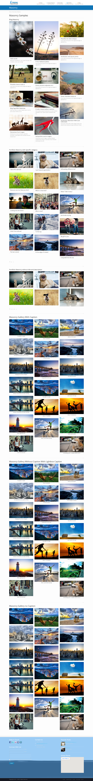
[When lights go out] (21, 423)
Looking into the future (17, 210)
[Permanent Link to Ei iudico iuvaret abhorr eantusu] (46, 100)
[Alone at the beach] (72, 327)
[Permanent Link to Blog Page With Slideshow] (21, 99)
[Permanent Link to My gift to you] (72, 226)
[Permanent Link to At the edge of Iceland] (46, 243)
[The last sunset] (46, 349)
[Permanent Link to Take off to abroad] (21, 160)
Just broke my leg (66, 215)
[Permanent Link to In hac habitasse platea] (46, 40)
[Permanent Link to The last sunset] (21, 242)
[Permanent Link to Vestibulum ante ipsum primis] (72, 50)
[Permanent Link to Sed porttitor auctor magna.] (46, 126)
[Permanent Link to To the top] (46, 222)
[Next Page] (13, 262)
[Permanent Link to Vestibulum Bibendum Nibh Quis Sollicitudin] (72, 111)
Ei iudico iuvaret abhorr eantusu (44, 109)
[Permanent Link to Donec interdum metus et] (72, 79)
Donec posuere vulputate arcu (44, 85)
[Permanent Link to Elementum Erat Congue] (21, 123)
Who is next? (39, 211)
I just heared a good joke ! (42, 170)
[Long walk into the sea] (46, 368)
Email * (25, 751)
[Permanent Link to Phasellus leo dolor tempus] (72, 29)
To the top (38, 232)
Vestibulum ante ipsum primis (69, 56)
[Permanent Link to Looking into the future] (21, 201)
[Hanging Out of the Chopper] (21, 366)
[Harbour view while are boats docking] (21, 385)
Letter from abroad (15, 231)
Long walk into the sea (67, 257)
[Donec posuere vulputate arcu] (63, 744)
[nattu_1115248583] (46, 407)
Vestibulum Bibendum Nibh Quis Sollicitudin (70, 121)
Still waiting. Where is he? (68, 169)
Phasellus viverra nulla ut (17, 84)
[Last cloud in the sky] (72, 387)
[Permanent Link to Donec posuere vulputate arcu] (46, 76)
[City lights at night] (21, 327)
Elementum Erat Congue (17, 132)
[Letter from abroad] (21, 444)
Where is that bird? (40, 190)
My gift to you (65, 236)
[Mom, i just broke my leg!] (46, 427)
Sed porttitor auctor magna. (43, 136)
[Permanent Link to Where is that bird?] (46, 181)
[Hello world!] (63, 749)
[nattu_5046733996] (72, 425)
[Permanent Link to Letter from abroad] (21, 222)
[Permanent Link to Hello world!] (21, 39)
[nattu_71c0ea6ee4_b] (72, 406)
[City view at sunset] (72, 366)
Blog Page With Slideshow (17, 108)
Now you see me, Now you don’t (19, 190)
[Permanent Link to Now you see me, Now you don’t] (21, 180)
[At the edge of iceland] (72, 347)
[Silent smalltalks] (46, 328)
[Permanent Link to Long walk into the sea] (72, 247)
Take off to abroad (15, 169)
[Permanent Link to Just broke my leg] (72, 204)
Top (83, 146)
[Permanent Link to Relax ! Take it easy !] (72, 181)
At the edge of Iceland (41, 252)
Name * (25, 749)
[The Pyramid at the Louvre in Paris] (21, 346)
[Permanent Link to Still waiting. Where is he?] (72, 159)
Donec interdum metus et (68, 96)
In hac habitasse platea (42, 61)
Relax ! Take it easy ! (66, 191)
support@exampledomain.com (42, 743)
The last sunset (14, 252)
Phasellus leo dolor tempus (69, 39)
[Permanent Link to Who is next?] (46, 202)
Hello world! (13, 59)
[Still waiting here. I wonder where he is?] (72, 444)
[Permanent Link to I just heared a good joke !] (46, 160)
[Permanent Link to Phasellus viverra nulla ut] (21, 74)
